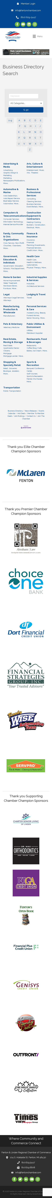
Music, (41, 170)
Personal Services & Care (36, 308)
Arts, (28, 173)
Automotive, (8, 203)
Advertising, (8, 170)
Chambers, (16, 245)
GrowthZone (38, 1194)
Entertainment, (33, 170)
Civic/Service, (9, 243)
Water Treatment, (10, 283)
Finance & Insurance (32, 235)
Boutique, (7, 371)
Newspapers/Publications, (14, 180)
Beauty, (43, 313)
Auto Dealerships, (10, 196)
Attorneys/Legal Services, (13, 298)
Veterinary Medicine (11, 327)
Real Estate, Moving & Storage (13, 340)
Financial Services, (34, 248)
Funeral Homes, (33, 315)
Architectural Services (35, 286)
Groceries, (13, 368)
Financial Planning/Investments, (36, 243)
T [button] (40, 138)
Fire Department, (18, 268)
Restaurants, (32, 345)
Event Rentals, (32, 207)
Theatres (34, 173)
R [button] (30, 138)
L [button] (24, 132)
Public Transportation (12, 391)
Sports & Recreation (33, 363)
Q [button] (24, 138)
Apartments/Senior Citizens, (11, 349)
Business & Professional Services (34, 192)
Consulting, (31, 199)
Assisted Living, (33, 313)
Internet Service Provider (13, 224)
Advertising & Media (10, 165)
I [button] (35, 126)
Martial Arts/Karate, (35, 379)
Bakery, (30, 351)
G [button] (25, 126)
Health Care (33, 256)
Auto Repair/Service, (11, 198)
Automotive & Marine (11, 191)
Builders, (30, 225)
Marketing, (7, 178)
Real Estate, (8, 345)
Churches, (7, 245)
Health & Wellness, (34, 262)
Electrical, (31, 227)
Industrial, (31, 283)
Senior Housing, (33, 318)
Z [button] (30, 149)
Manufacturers (9, 316)
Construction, (40, 225)
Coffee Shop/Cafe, (34, 348)
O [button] (41, 132)
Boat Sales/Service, (11, 201)
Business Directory (15, 411)
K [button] (19, 132)
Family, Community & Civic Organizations (13, 236)
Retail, (5, 368)
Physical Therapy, (34, 267)
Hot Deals (21, 413)
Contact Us (31, 416)
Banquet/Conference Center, (35, 369)
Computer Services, (11, 219)
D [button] (35, 120)
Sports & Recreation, (35, 376)
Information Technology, (13, 222)
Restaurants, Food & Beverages (37, 340)
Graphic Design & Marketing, (10, 174)
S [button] (35, 138)
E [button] (40, 120)
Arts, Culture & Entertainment (35, 165)
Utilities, (30, 330)
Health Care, (32, 260)
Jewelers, (15, 371)
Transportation (11, 387)
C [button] (30, 120)
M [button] (30, 132)
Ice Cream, (37, 351)
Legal (6, 294)
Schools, (6, 268)
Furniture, (7, 288)
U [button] (19, 143)
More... (6, 183)
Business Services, (34, 204)
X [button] (35, 143)
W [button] (30, 143)
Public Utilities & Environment (36, 325)
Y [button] (41, 143)
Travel (29, 298)
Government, (8, 266)
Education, (19, 266)
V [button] (24, 143)
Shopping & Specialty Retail (12, 363)
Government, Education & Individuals (10, 259)
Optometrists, (32, 265)
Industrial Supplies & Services (37, 279)
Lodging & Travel (36, 294)
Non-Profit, (19, 243)
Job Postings (19, 416)
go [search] (27, 110)
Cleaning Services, (34, 201)
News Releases (31, 411)
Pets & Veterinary (12, 324)
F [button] (19, 126)
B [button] (24, 120)
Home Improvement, (11, 280)
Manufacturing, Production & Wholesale (11, 309)
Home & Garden (12, 277)
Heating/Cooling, (34, 222)
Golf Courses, (32, 374)
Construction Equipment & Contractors (34, 215)
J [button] (40, 126)
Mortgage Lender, (10, 356)
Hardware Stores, (10, 286)
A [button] (19, 120)
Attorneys (7, 300)
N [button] (35, 132)
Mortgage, (7, 353)
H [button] (30, 126)
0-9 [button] (10, 120)
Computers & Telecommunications (15, 214)
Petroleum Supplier (35, 333)
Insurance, (31, 240)
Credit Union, (32, 250)
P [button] (19, 138)
